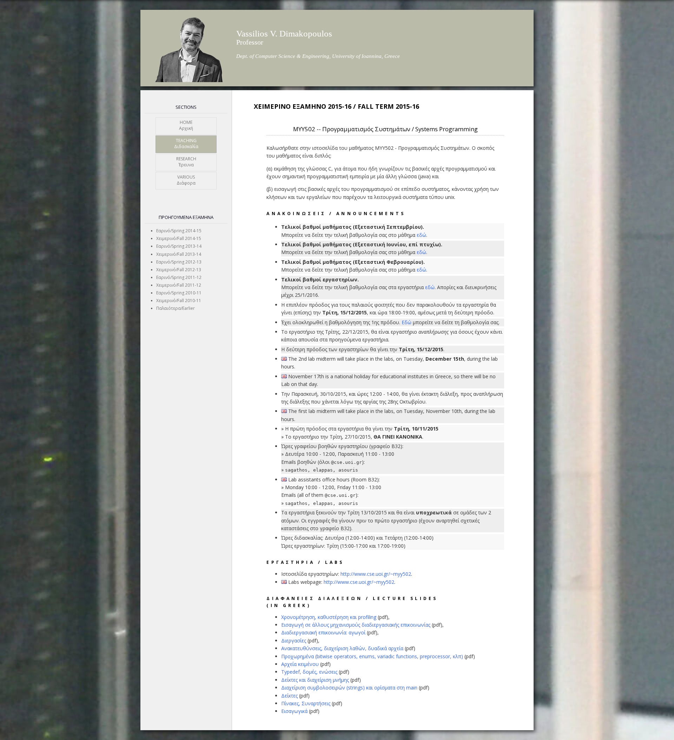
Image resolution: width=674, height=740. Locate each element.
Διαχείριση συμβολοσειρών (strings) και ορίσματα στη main (349, 687)
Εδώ (406, 322)
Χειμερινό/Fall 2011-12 (178, 285)
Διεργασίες (293, 640)
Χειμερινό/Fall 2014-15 (178, 238)
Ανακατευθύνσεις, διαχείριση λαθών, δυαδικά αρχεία (342, 648)
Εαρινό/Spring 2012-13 (178, 262)
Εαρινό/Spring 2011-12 (178, 277)
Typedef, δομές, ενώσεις (309, 671)
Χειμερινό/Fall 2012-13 (178, 270)
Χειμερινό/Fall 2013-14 (178, 254)
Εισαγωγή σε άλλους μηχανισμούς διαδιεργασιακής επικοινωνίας (355, 624)
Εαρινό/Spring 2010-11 (178, 293)
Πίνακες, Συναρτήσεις (305, 703)
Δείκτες (289, 695)
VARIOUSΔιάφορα (186, 180)
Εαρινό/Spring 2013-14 (178, 246)
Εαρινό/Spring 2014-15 (178, 231)
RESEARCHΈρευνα (186, 162)
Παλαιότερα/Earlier (175, 308)
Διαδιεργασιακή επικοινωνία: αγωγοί (323, 632)
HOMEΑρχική (186, 125)
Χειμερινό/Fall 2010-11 (178, 301)
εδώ (421, 235)
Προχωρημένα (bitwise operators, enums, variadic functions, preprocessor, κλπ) (372, 656)
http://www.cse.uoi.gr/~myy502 (376, 574)
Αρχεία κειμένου (300, 664)
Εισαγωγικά (294, 711)
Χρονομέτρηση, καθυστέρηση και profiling (328, 617)
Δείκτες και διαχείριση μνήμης (315, 679)
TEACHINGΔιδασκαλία (186, 143)
